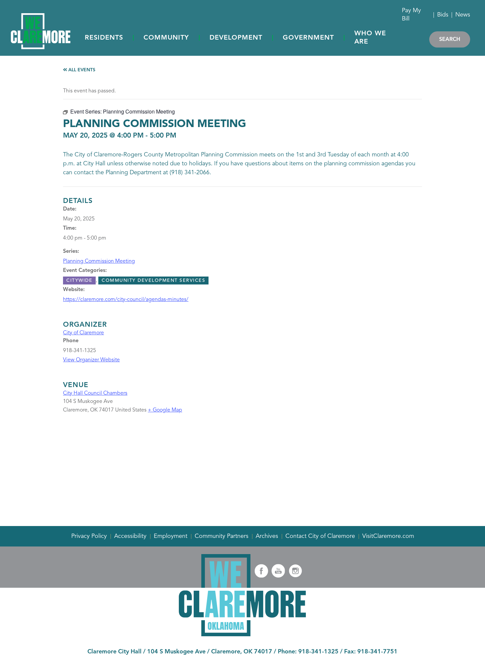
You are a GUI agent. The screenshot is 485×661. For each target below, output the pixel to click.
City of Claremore (83, 333)
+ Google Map (165, 410)
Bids (442, 15)
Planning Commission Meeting (99, 261)
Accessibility (130, 536)
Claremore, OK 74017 (241, 652)
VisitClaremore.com (388, 536)
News (462, 15)
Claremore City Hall (114, 652)
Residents (104, 38)
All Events (81, 70)
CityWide (79, 280)
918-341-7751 (377, 652)
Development (236, 38)
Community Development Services (153, 280)
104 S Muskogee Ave (176, 652)
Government (308, 38)
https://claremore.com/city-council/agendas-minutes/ (125, 299)
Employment (170, 536)
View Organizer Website (91, 360)
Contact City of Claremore (320, 536)
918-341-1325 (318, 652)
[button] (104, 38)
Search (449, 39)
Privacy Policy (89, 536)
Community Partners (221, 536)
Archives (267, 536)
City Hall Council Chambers (95, 393)
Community (166, 38)
